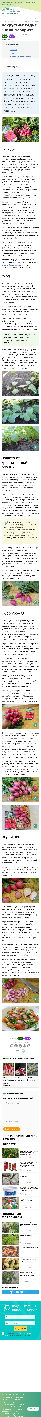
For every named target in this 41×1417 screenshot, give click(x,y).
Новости (27, 2)
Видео (3, 4)
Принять (33, 1409)
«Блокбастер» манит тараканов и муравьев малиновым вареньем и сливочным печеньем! (29, 1164)
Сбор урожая (15, 64)
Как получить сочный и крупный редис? (20, 1078)
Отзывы (12, 36)
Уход (12, 53)
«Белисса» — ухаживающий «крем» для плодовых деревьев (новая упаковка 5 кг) (29, 1189)
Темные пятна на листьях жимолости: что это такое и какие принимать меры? (28, 1274)
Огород (5, 36)
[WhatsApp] (29, 1046)
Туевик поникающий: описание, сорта (26, 1236)
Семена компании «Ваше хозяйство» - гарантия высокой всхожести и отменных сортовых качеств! (29, 1152)
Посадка (13, 49)
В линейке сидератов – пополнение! (26, 1175)
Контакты (9, 4)
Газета (33, 2)
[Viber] (25, 1046)
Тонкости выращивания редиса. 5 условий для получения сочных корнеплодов (8, 1081)
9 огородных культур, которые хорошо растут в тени (32, 1079)
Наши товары (6, 2)
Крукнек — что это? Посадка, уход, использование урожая (28, 1260)
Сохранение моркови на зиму (29, 1247)
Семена (13, 2)
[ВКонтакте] (12, 1046)
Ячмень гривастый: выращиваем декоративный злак (28, 1224)
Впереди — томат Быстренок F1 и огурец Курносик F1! (28, 1199)
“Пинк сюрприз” (15, 265)
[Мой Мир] (20, 1046)
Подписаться (20, 1329)
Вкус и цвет (15, 67)
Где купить (20, 2)
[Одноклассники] (16, 1046)
